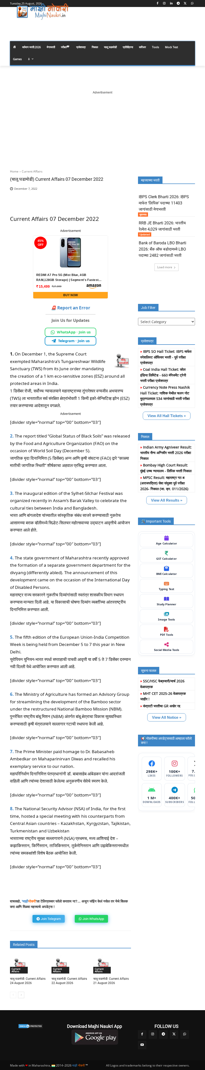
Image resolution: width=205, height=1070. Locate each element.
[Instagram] (164, 3)
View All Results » (166, 500)
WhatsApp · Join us (73, 332)
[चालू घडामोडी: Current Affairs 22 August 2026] (61, 964)
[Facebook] (157, 3)
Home (14, 171)
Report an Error (70, 308)
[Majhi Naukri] (44, 11)
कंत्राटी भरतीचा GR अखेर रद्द (161, 706)
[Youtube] (142, 1045)
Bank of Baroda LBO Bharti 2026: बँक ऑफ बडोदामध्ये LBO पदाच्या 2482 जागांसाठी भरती (162, 249)
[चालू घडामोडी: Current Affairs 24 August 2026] (19, 964)
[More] (119, 196)
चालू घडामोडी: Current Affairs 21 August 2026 (111, 981)
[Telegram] (178, 3)
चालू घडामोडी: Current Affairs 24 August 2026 (28, 981)
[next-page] (21, 995)
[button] (189, 26)
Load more (164, 267)
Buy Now (70, 295)
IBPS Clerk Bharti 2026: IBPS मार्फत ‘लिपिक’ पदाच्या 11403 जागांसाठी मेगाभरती (164, 203)
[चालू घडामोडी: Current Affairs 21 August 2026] (102, 964)
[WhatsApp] (192, 3)
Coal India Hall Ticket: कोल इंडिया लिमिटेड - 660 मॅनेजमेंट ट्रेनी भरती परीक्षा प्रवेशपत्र (163, 375)
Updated (145, 234)
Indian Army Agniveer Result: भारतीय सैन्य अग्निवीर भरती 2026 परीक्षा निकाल (166, 453)
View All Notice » (166, 717)
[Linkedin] (171, 3)
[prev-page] (13, 995)
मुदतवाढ (143, 214)
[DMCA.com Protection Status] (30, 1026)
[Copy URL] (107, 196)
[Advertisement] (102, 126)
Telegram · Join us (73, 340)
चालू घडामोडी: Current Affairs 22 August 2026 (69, 981)
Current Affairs (32, 171)
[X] (185, 3)
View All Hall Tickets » (167, 416)
